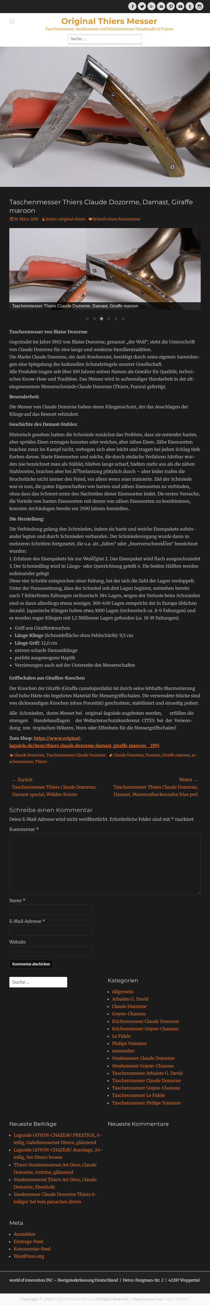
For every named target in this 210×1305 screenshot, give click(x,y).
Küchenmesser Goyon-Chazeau (145, 1028)
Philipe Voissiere (129, 1043)
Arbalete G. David (130, 999)
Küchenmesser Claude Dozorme (145, 1021)
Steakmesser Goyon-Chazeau (143, 1065)
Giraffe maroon (176, 755)
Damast (152, 755)
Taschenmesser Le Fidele (138, 1095)
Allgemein (123, 991)
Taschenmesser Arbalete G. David (147, 1073)
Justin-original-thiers (65, 219)
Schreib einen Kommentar (117, 219)
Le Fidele (121, 1036)
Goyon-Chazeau (129, 1013)
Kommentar (24, 829)
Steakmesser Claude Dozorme (143, 1058)
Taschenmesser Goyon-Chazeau (146, 1088)
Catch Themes (176, 1299)
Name (17, 900)
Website (17, 942)
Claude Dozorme (29, 755)
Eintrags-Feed (28, 1241)
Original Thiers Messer (109, 21)
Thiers (41, 761)
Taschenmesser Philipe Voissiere (146, 1103)
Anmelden (25, 1234)
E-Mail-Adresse (27, 921)
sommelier (123, 1050)
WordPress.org (29, 1256)
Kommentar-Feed (32, 1249)
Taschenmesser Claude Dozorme (76, 755)
